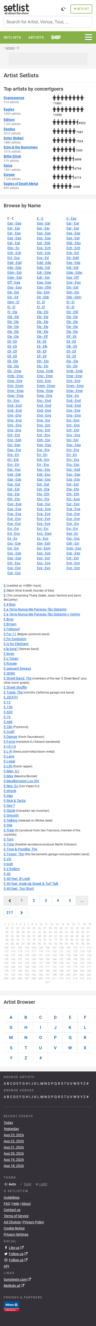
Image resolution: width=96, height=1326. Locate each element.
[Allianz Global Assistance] (11, 1306)
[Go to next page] (22, 913)
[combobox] (48, 22)
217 (9, 912)
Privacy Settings (16, 1234)
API (6, 1266)
